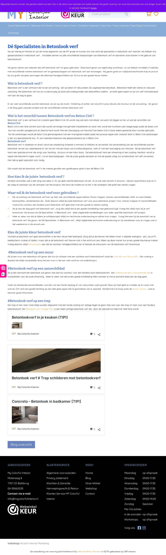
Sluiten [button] (94, 8)
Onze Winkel (149, 25)
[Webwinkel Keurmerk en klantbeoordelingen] (72, 14)
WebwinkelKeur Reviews (89, 551)
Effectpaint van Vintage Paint (39, 309)
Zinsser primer (139, 289)
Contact (90, 493)
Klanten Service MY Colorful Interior (63, 496)
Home (11, 25)
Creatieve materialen (89, 25)
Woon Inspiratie (121, 25)
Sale (133, 25)
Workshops (13, 33)
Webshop (91, 488)
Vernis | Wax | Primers (66, 25)
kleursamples (34, 244)
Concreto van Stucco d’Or (125, 256)
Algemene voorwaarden (61, 472)
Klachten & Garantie (58, 483)
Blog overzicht (21, 444)
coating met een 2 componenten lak (132, 272)
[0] (148, 15)
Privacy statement (57, 478)
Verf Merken (47, 25)
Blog (139, 25)
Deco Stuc (106, 25)
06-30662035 (15, 488)
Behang (35, 25)
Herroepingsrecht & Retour (63, 488)
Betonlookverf (23, 25)
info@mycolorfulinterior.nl (23, 498)
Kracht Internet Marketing (35, 543)
